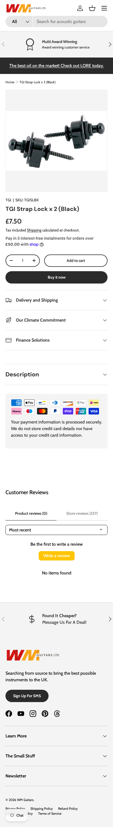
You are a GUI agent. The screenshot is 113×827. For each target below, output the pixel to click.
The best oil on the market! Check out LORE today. (56, 65)
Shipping (34, 230)
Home (9, 82)
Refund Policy (68, 808)
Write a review (56, 555)
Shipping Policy (41, 808)
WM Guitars (25, 800)
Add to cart (76, 260)
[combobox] (56, 21)
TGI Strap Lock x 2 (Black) (37, 82)
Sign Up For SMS (27, 695)
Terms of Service (49, 813)
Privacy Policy (15, 808)
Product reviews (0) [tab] (31, 513)
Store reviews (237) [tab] (82, 513)
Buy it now (57, 277)
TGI (8, 200)
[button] (92, 8)
